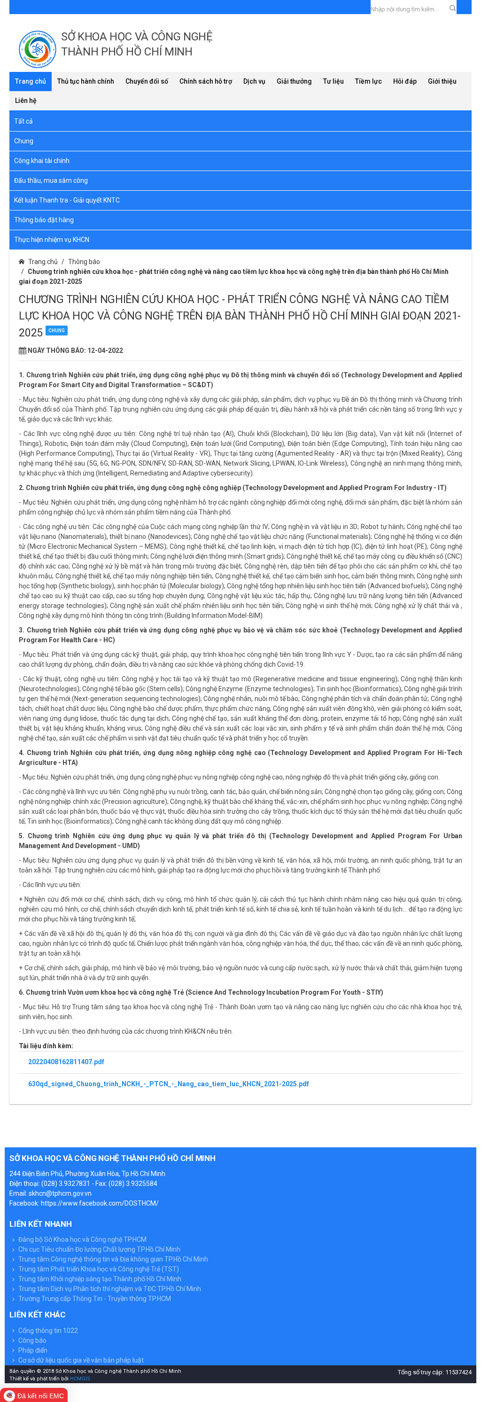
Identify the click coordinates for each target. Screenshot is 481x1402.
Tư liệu (333, 81)
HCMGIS (79, 1379)
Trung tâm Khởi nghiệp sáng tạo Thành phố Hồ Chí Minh (99, 1279)
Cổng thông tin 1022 (47, 1330)
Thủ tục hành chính (85, 81)
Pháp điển (32, 1350)
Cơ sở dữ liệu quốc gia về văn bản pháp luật (80, 1360)
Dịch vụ (254, 81)
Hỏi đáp (405, 81)
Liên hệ (26, 100)
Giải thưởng (294, 81)
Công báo (32, 1340)
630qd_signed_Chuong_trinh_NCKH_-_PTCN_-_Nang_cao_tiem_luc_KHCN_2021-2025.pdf (168, 1084)
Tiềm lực (368, 81)
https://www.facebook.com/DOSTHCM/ (100, 1203)
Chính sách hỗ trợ (205, 81)
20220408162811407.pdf (66, 1062)
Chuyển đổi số (146, 81)
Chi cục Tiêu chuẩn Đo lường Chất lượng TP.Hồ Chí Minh (98, 1249)
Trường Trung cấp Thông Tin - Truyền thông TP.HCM (94, 1298)
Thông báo (84, 261)
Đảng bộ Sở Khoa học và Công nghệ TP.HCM (82, 1239)
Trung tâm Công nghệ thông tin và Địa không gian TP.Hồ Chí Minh (112, 1259)
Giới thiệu (442, 81)
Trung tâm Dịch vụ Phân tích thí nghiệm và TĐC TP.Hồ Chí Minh (109, 1289)
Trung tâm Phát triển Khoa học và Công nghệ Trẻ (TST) (98, 1269)
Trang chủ (30, 81)
